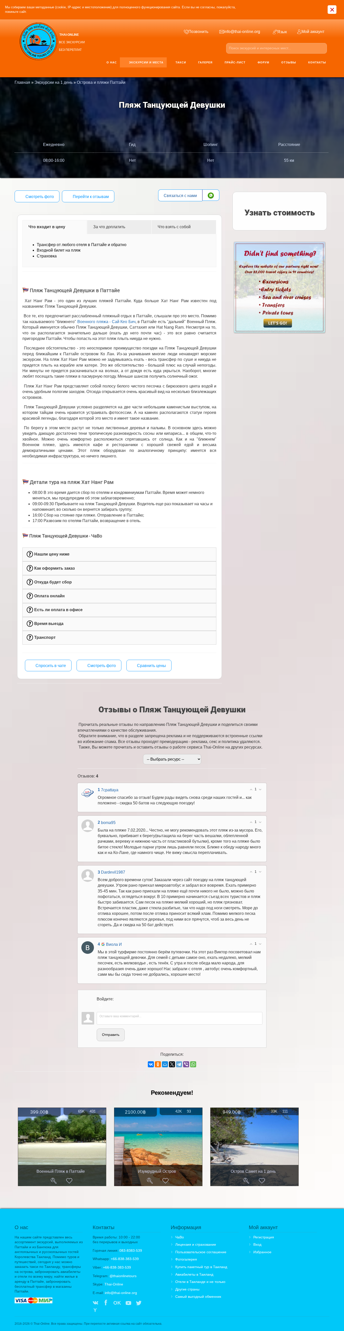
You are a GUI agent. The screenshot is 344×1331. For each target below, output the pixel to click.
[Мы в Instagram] (149, 1303)
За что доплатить (109, 227)
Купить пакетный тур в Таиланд (201, 1267)
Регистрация (263, 1237)
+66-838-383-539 (125, 1259)
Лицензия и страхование (195, 1244)
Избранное (262, 1252)
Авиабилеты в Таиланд (194, 1274)
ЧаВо (179, 1237)
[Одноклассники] (158, 1064)
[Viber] (186, 1064)
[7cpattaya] (87, 793)
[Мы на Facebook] (106, 1303)
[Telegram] (179, 1064)
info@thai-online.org (121, 1293)
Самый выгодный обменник (198, 1297)
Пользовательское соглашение (200, 1252)
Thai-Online (114, 1284)
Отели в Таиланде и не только (200, 1282)
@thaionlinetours (123, 1276)
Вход (257, 1244)
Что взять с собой (174, 227)
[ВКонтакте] (151, 1064)
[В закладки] (69, 1181)
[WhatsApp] (193, 1064)
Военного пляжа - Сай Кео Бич (106, 322)
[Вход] (100, 1005)
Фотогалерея (186, 1259)
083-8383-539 (130, 1250)
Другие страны (187, 1289)
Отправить (110, 1035)
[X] (172, 1064)
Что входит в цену (46, 227)
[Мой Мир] (165, 1064)
